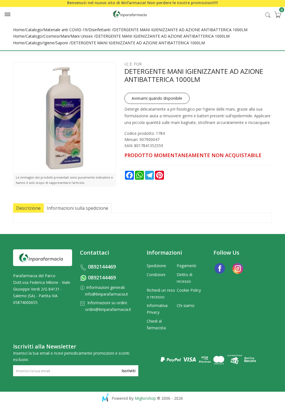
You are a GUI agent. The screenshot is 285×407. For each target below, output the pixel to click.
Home (18, 29)
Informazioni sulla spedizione (77, 208)
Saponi (62, 42)
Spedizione (156, 265)
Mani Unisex (82, 36)
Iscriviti (129, 370)
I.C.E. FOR (133, 64)
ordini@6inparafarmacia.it (108, 309)
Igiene (48, 42)
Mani (64, 36)
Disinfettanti (99, 29)
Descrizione (28, 208)
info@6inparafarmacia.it (106, 294)
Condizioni (156, 274)
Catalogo (34, 29)
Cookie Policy (189, 290)
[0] (277, 14)
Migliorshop (145, 398)
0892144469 (102, 266)
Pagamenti (186, 265)
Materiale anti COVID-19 (65, 29)
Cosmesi (51, 36)
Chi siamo (186, 305)
